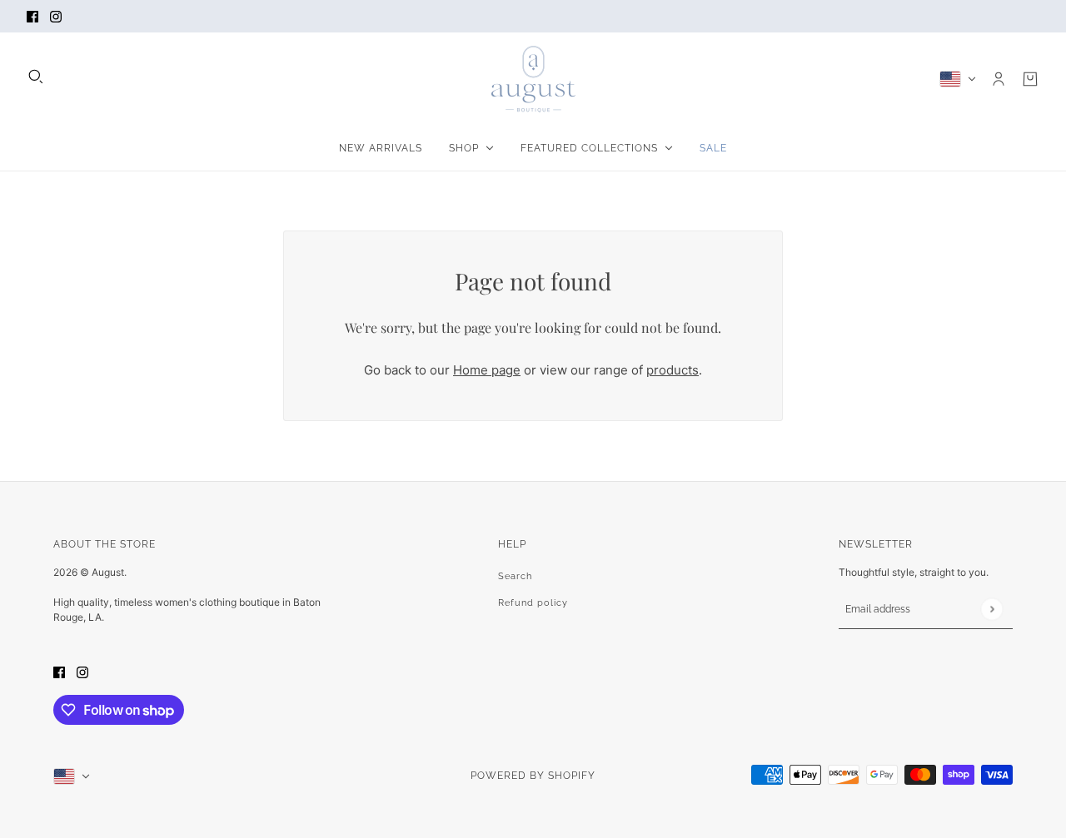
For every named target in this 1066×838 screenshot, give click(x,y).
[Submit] (991, 609)
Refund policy (533, 603)
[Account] (998, 79)
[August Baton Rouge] (533, 79)
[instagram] (55, 16)
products (672, 370)
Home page (487, 370)
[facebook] (32, 16)
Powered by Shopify (533, 775)
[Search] (36, 76)
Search (515, 576)
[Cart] (1030, 79)
